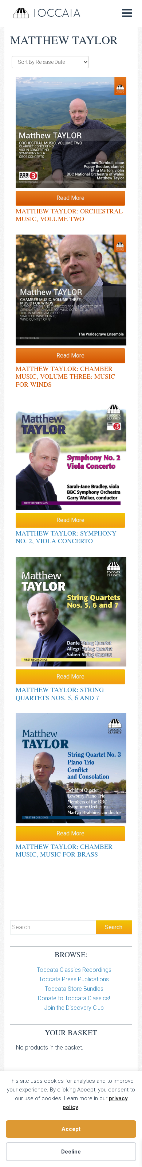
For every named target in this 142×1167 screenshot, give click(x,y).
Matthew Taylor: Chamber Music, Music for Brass (64, 850)
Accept (71, 1129)
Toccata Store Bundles (74, 988)
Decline (71, 1151)
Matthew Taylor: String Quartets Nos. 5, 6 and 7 (60, 693)
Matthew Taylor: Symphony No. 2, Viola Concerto (66, 537)
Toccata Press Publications (74, 979)
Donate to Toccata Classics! (74, 998)
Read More (70, 197)
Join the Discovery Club (74, 1007)
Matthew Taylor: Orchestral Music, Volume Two (69, 214)
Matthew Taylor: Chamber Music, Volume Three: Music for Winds (65, 376)
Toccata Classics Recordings (74, 969)
